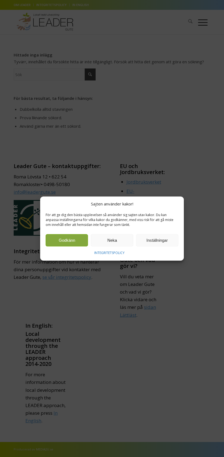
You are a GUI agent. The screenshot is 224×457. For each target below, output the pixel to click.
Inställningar (157, 240)
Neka (112, 240)
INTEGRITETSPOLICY (109, 253)
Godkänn (67, 240)
